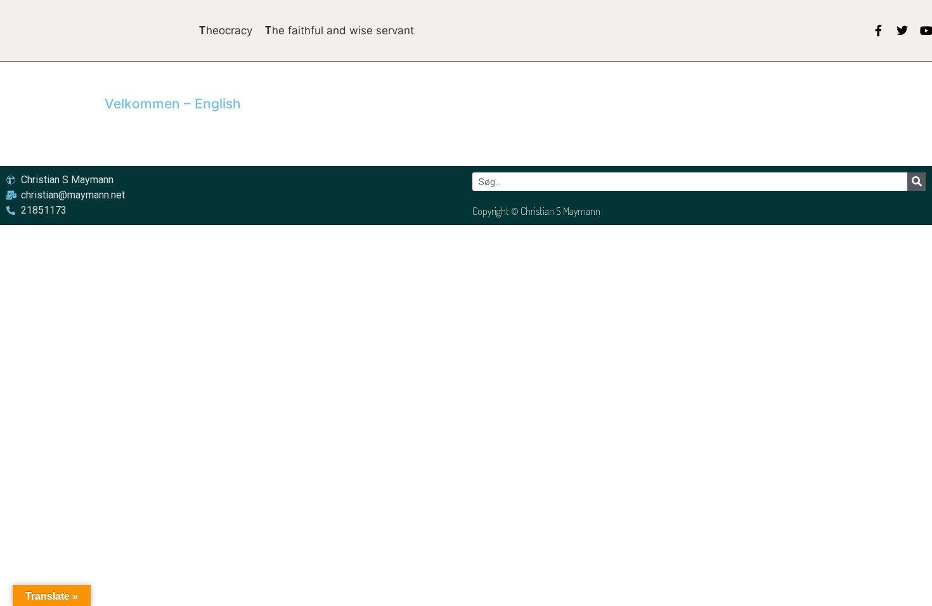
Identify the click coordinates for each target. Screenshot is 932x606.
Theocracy (225, 30)
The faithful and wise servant (339, 30)
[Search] (916, 181)
